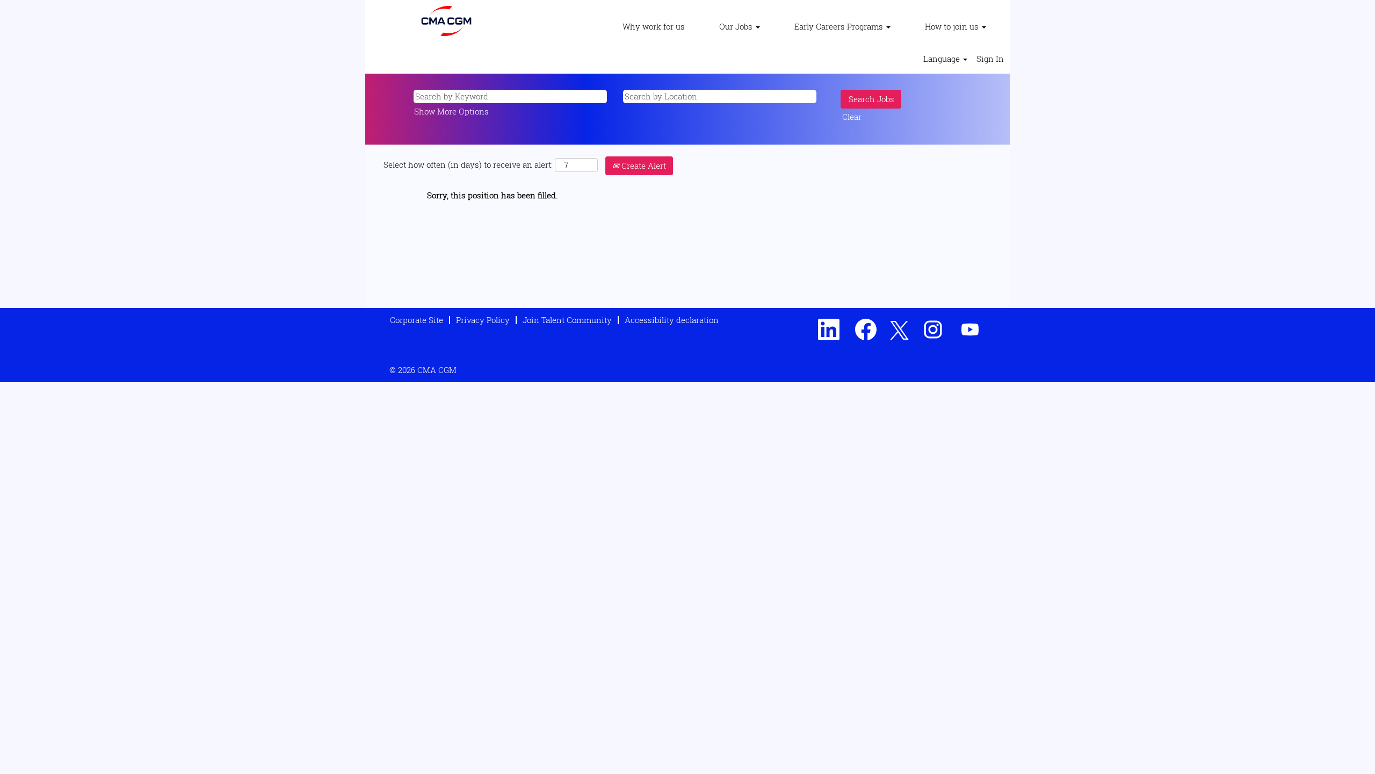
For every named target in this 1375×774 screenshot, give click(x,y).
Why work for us (654, 26)
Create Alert (642, 165)
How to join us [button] (953, 26)
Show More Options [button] (451, 111)
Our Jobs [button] (737, 26)
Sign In (990, 58)
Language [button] (942, 58)
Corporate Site (416, 319)
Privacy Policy (483, 319)
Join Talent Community (567, 319)
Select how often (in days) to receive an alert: (468, 164)
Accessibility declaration (672, 319)
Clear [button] (852, 116)
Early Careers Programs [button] (839, 26)
